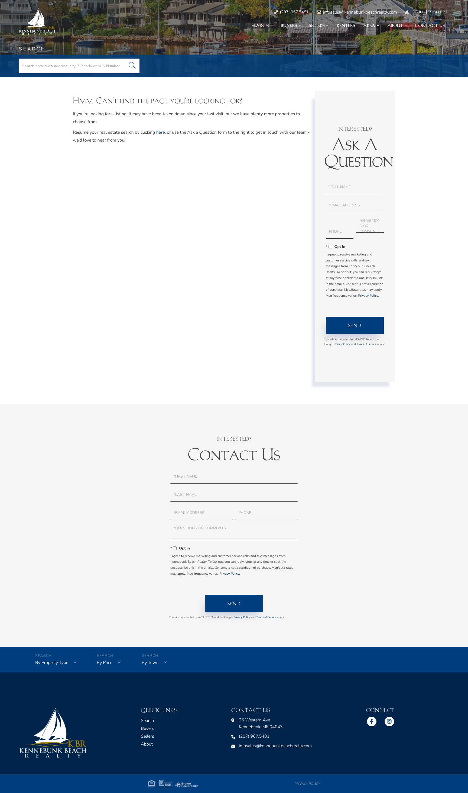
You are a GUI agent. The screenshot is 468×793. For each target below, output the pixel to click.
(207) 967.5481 (294, 12)
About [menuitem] (395, 25)
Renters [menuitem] (346, 25)
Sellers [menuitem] (317, 25)
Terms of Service (366, 344)
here (160, 132)
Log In (416, 12)
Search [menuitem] (260, 25)
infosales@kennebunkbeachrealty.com (359, 12)
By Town (150, 663)
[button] (132, 66)
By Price (104, 663)
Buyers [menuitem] (289, 25)
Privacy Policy (368, 296)
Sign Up (437, 12)
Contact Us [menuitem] (430, 25)
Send (355, 325)
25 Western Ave (261, 723)
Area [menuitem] (369, 25)
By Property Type (51, 663)
